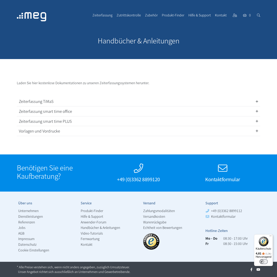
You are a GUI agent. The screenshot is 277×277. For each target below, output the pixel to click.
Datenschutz (27, 244)
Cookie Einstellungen (33, 250)
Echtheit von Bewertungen (162, 227)
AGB (21, 233)
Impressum (26, 238)
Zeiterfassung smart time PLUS (45, 121)
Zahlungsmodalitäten (159, 210)
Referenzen (26, 222)
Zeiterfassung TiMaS (36, 101)
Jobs (21, 227)
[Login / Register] (235, 15)
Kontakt (86, 244)
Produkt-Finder (92, 210)
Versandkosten (154, 216)
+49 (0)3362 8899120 (138, 179)
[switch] (264, 261)
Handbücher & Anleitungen (100, 227)
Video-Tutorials (92, 233)
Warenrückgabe (154, 222)
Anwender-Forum (93, 222)
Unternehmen (28, 210)
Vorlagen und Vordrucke (39, 131)
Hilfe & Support (92, 216)
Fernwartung (90, 238)
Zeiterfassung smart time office (45, 111)
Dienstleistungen (30, 216)
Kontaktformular (222, 179)
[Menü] (270, 236)
